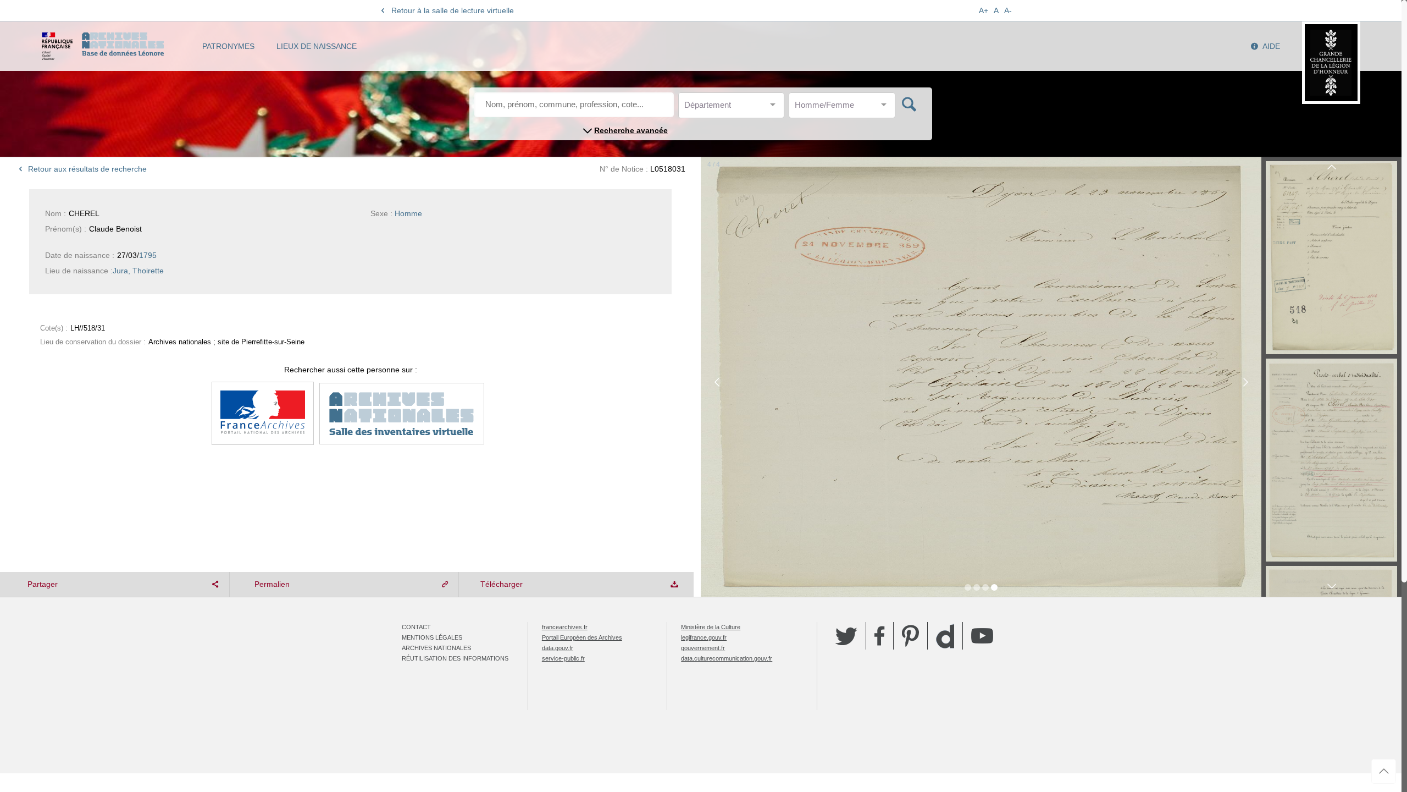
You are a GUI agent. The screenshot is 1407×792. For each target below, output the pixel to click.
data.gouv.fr (557, 648)
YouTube (982, 636)
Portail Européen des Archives (582, 637)
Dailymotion (945, 636)
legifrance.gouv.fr (704, 637)
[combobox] (733, 108)
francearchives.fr (565, 627)
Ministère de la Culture (710, 627)
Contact (416, 627)
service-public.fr (563, 658)
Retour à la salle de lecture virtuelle (452, 10)
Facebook (879, 636)
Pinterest (910, 636)
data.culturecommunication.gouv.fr (726, 658)
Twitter (846, 636)
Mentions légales (432, 637)
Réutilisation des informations (455, 658)
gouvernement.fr (703, 648)
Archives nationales (436, 648)
